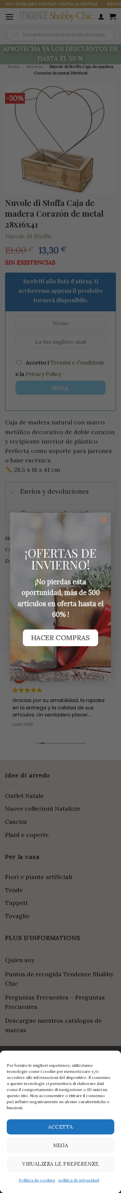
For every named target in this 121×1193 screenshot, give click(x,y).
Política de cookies (37, 1180)
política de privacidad (78, 1180)
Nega (60, 1145)
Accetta (60, 1127)
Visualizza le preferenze (60, 1164)
